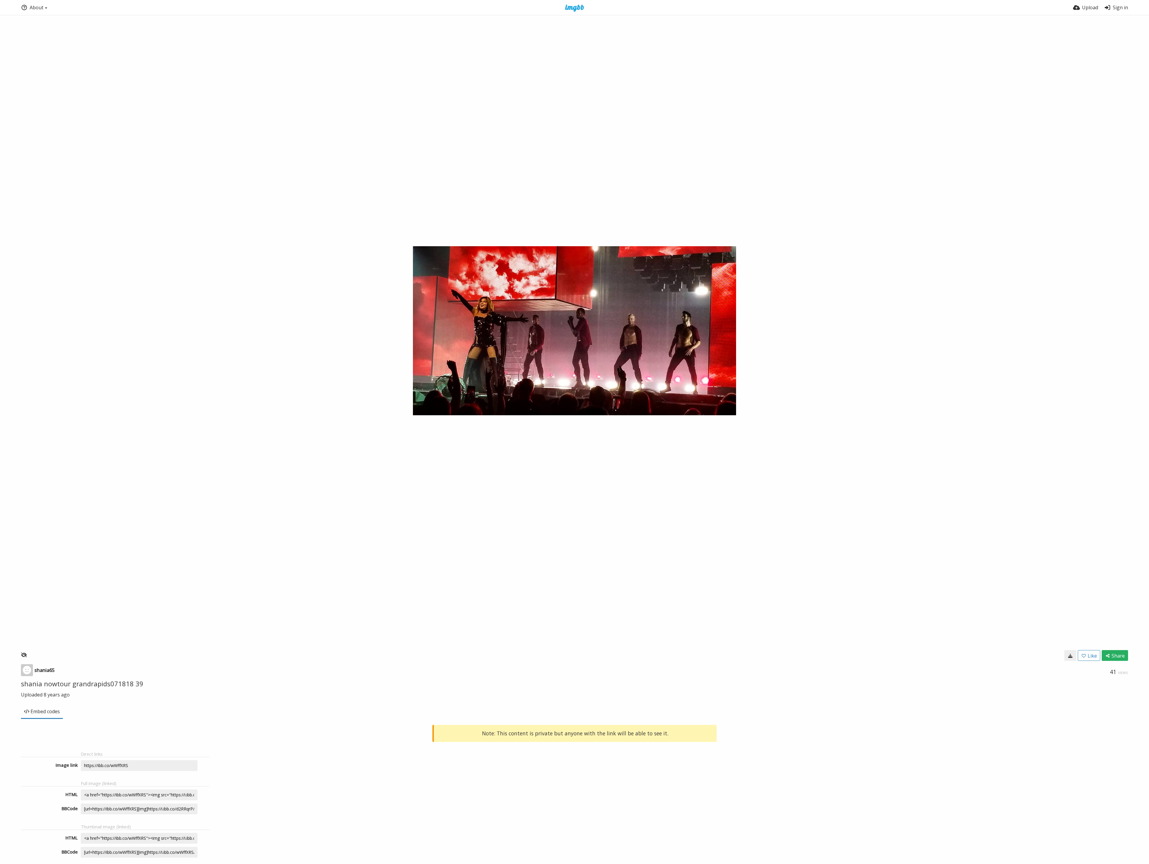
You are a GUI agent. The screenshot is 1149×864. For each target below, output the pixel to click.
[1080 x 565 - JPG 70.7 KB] (1070, 655)
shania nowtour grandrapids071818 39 (82, 683)
